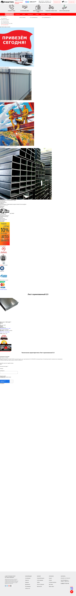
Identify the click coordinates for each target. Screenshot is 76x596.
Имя (1, 364)
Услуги (23, 14)
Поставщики (28, 586)
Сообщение (2, 370)
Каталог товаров (9, 14)
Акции (50, 578)
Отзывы (37, 14)
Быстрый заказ (71, 1)
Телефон (1, 368)
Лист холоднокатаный (5, 22)
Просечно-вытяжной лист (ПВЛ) (6, 23)
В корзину (2, 328)
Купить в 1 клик (7, 328)
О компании (17, 14)
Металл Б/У (39, 586)
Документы (27, 584)
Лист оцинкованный (4, 24)
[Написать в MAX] (26, 2)
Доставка (43, 14)
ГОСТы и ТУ (27, 588)
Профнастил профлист (5, 19)
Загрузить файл (3, 376)
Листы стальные (40, 584)
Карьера (27, 582)
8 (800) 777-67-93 (33, 2)
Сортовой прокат (40, 578)
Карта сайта (51, 586)
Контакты (49, 14)
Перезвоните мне (57, 1)
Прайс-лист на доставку (4, 332)
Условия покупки (3, 289)
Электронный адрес (4, 366)
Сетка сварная (40, 580)
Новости (27, 580)
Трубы (38, 582)
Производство (30, 14)
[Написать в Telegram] (28, 2)
